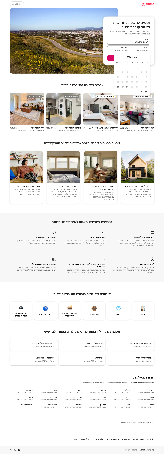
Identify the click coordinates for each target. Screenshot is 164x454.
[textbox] (139, 50)
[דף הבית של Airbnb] (148, 4)
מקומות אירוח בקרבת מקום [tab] (117, 383)
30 (146, 92)
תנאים (127, 450)
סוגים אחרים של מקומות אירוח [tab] (93, 383)
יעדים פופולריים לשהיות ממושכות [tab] (142, 383)
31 (141, 92)
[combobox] (128, 41)
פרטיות (134, 450)
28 (123, 87)
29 (118, 87)
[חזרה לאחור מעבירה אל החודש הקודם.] (146, 57)
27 (127, 87)
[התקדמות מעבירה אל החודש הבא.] (118, 57)
